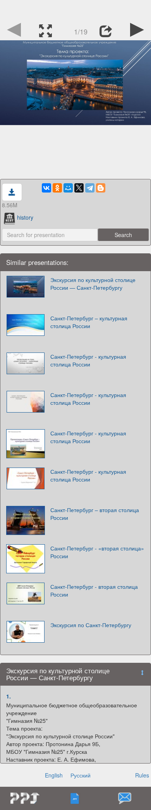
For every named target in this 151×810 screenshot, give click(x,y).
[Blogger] (100, 188)
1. (8, 696)
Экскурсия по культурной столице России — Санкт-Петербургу (93, 283)
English (54, 775)
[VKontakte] (46, 188)
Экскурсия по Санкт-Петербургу (90, 625)
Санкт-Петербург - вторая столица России (94, 590)
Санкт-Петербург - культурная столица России (88, 360)
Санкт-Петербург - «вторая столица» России (97, 552)
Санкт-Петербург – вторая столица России (94, 513)
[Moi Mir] (68, 188)
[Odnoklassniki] (57, 188)
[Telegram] (89, 188)
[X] (79, 188)
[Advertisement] (75, 9)
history (25, 217)
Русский (80, 775)
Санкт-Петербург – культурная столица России (88, 322)
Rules (142, 775)
